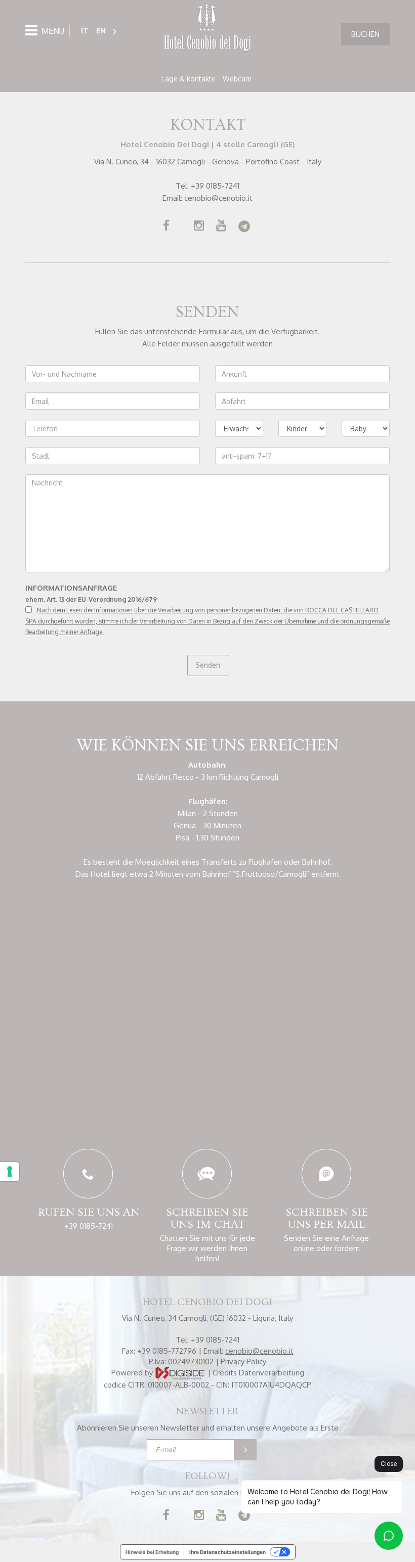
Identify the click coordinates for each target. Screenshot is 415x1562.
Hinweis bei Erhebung (152, 1552)
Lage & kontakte (188, 78)
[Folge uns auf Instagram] (199, 227)
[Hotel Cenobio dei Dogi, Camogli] (207, 29)
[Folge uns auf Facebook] (166, 227)
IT (84, 30)
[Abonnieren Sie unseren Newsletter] (245, 1449)
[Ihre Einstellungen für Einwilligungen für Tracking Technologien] (9, 1171)
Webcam (237, 78)
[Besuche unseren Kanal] (221, 227)
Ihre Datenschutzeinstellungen (227, 1552)
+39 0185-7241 (215, 186)
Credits (225, 1372)
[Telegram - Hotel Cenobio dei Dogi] (244, 227)
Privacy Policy (243, 1361)
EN (101, 30)
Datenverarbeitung (271, 1372)
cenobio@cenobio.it (218, 198)
